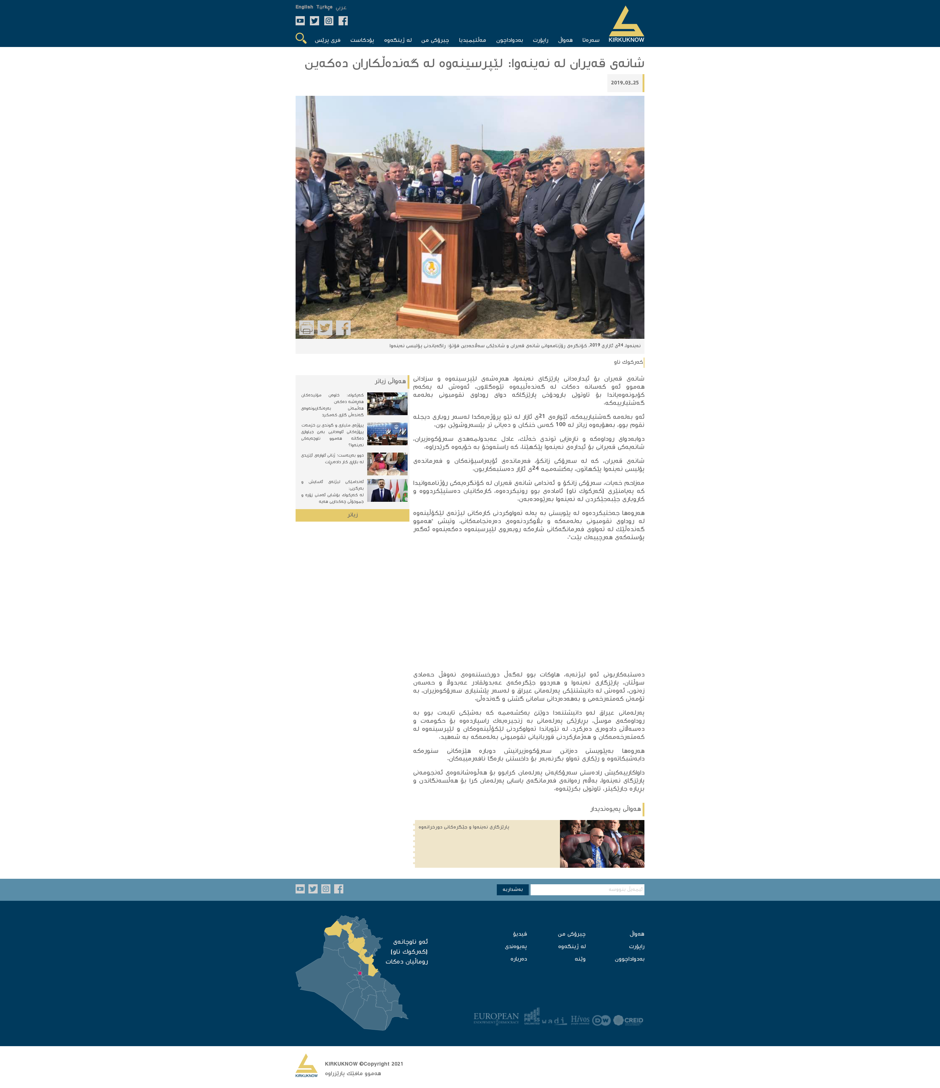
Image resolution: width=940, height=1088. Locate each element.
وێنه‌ (580, 959)
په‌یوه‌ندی (516, 947)
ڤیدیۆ (520, 934)
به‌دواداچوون (629, 959)
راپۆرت (636, 947)
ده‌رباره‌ (518, 959)
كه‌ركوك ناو (628, 362)
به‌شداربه (513, 889)
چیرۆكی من (572, 934)
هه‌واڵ (637, 934)
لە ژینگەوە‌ (572, 947)
